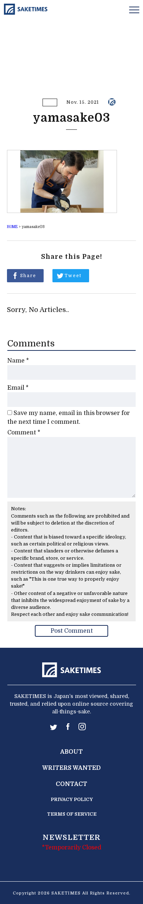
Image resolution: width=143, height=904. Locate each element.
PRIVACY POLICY (72, 799)
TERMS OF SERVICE (71, 814)
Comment (23, 432)
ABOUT (71, 752)
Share (28, 275)
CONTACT (71, 784)
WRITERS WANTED (71, 768)
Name (18, 360)
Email (18, 388)
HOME (12, 227)
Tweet (73, 275)
